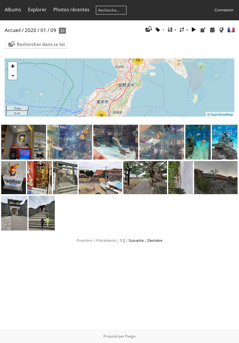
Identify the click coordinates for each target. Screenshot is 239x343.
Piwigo (130, 336)
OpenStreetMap (221, 114)
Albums (13, 9)
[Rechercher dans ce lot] (148, 29)
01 (43, 30)
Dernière (154, 240)
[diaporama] (193, 29)
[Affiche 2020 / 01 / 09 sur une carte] (222, 29)
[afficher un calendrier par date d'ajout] (203, 29)
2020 (30, 30)
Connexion (224, 9)
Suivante (136, 240)
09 (53, 30)
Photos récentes (71, 9)
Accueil (13, 30)
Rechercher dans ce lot (41, 44)
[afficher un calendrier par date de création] (212, 29)
